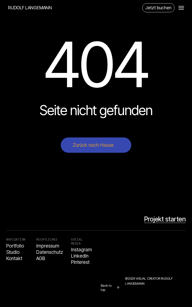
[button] (181, 7)
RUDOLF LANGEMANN (30, 8)
